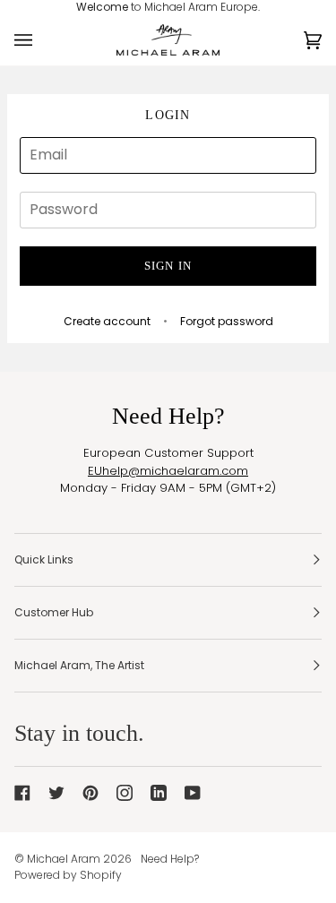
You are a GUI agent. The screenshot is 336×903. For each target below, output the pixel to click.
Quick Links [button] (43, 559)
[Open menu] (41, 40)
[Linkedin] (159, 793)
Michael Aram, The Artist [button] (79, 665)
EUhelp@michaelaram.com (168, 470)
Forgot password (226, 321)
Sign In (168, 265)
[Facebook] (22, 793)
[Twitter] (56, 793)
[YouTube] (193, 793)
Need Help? (170, 858)
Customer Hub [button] (53, 612)
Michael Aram (63, 858)
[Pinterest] (90, 793)
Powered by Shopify (68, 874)
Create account (107, 321)
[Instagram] (124, 793)
